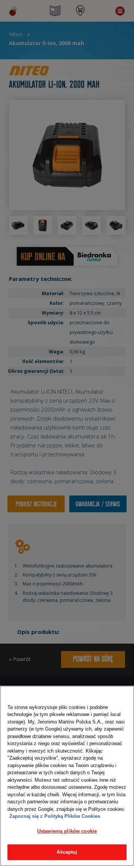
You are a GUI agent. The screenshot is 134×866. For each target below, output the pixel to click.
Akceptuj (67, 852)
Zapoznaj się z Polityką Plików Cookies (54, 816)
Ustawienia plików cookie (67, 831)
